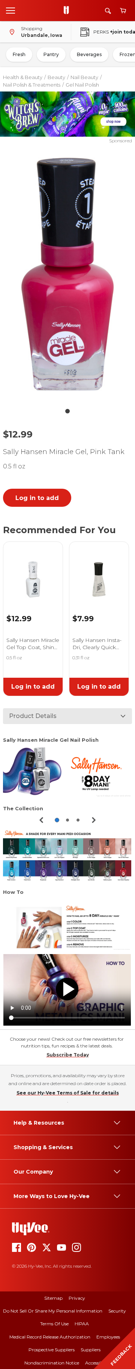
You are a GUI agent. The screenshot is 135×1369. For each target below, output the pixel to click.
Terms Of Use (54, 1323)
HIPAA (82, 1323)
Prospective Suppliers (51, 1349)
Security (117, 1311)
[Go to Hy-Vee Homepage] (68, 10)
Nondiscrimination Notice (51, 1363)
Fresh (19, 54)
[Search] (108, 10)
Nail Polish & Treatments (31, 85)
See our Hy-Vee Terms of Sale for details (67, 1093)
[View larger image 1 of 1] (67, 274)
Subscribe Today (67, 1055)
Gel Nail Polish (82, 85)
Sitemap (53, 1298)
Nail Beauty (84, 77)
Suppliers (90, 1349)
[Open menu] (10, 10)
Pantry (51, 54)
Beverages (89, 54)
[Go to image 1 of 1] (67, 411)
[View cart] (123, 11)
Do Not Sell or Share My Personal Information (52, 1311)
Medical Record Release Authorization (49, 1337)
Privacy (77, 1298)
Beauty (56, 77)
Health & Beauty (22, 77)
